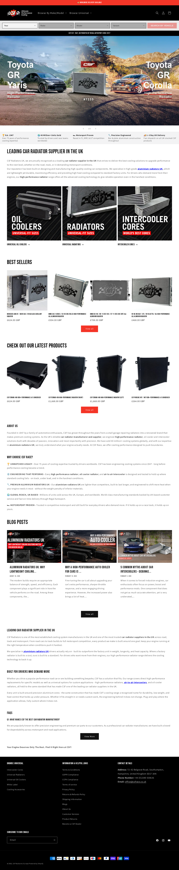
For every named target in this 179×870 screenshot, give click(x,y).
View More (89, 736)
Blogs (64, 804)
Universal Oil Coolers (17, 244)
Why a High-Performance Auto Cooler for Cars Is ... (87, 569)
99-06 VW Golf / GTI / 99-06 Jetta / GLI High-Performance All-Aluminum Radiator (151, 315)
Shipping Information (72, 799)
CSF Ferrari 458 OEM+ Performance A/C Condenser (24, 397)
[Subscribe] (54, 840)
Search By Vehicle (162, 25)
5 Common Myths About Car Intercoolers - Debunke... (137, 569)
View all (90, 328)
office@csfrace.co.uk (135, 781)
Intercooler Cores (126, 244)
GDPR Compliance (70, 774)
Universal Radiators (71, 244)
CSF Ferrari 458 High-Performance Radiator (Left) (107, 397)
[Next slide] (96, 129)
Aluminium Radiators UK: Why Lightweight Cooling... (27, 569)
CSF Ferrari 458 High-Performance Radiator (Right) (66, 397)
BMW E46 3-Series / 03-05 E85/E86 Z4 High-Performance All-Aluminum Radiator (67, 315)
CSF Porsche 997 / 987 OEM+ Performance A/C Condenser (151, 397)
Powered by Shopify (36, 864)
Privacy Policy (68, 789)
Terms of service (69, 784)
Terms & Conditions (71, 769)
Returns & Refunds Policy (73, 794)
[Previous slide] (83, 129)
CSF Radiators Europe (21, 864)
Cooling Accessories (16, 789)
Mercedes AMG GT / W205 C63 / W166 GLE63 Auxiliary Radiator (24, 315)
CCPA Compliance (70, 779)
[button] (52, 13)
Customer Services (70, 814)
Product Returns (69, 819)
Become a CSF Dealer (71, 824)
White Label (12, 784)
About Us (66, 809)
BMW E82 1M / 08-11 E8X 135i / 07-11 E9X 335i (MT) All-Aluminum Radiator (108, 315)
